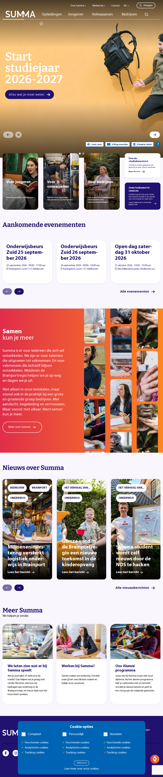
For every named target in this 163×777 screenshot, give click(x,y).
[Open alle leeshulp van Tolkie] (158, 144)
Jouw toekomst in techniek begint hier (140, 204)
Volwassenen (102, 14)
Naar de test (134, 172)
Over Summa (77, 5)
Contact (115, 5)
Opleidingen (52, 14)
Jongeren (75, 14)
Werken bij (97, 5)
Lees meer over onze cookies (81, 768)
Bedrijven (129, 14)
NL (125, 5)
